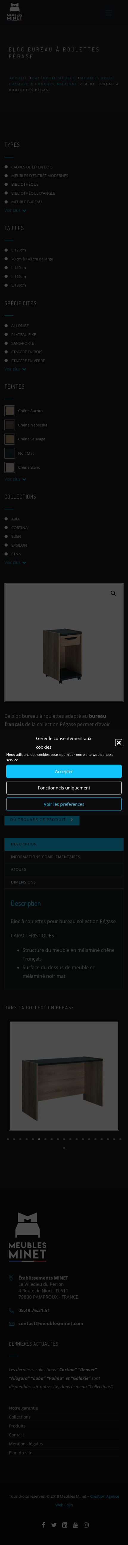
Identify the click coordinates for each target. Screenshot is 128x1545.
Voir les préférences (64, 804)
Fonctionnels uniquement (64, 788)
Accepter (64, 771)
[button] (119, 743)
